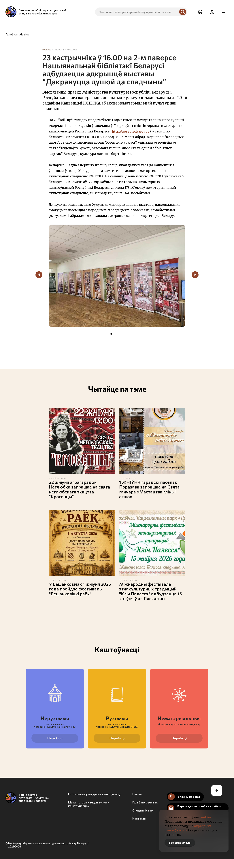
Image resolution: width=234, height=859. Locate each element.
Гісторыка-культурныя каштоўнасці (94, 794)
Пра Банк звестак (145, 802)
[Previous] (38, 274)
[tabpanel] (117, 277)
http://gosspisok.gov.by (130, 131)
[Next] (195, 274)
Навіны (24, 34)
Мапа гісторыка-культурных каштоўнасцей (88, 804)
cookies (205, 817)
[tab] (111, 334)
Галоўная (11, 34)
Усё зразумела (180, 842)
